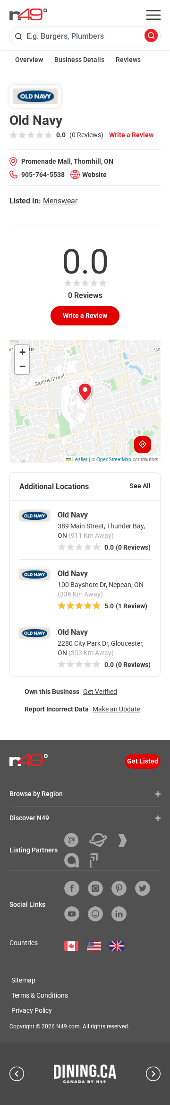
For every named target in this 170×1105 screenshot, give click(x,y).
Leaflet (79, 459)
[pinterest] (119, 888)
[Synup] (126, 840)
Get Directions (142, 444)
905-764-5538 (43, 174)
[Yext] (74, 840)
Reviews (128, 59)
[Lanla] (75, 860)
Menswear (60, 200)
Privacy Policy (31, 1010)
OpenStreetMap (113, 459)
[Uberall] (101, 840)
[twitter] (142, 888)
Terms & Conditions (39, 995)
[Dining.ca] (85, 1073)
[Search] (151, 36)
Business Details (79, 59)
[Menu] (153, 15)
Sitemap (23, 980)
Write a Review (131, 135)
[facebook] (71, 888)
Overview (29, 59)
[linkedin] (119, 913)
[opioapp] (95, 913)
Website (94, 174)
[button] (85, 392)
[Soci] (94, 860)
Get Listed (142, 761)
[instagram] (95, 888)
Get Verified (100, 691)
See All (140, 486)
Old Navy (73, 514)
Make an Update (116, 709)
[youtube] (71, 913)
